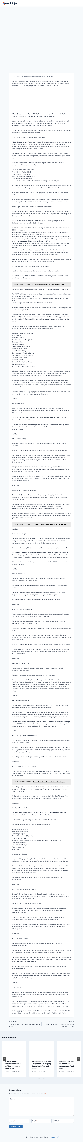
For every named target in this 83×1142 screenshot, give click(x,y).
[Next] (78, 1059)
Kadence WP (54, 1137)
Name (12, 1121)
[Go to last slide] (4, 1059)
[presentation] (14, 1049)
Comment (14, 1099)
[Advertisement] (41, 21)
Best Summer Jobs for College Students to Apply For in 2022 (60, 1024)
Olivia (7, 1071)
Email (34, 1121)
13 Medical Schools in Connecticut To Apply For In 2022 (24, 1024)
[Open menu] (79, 3)
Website (57, 1121)
